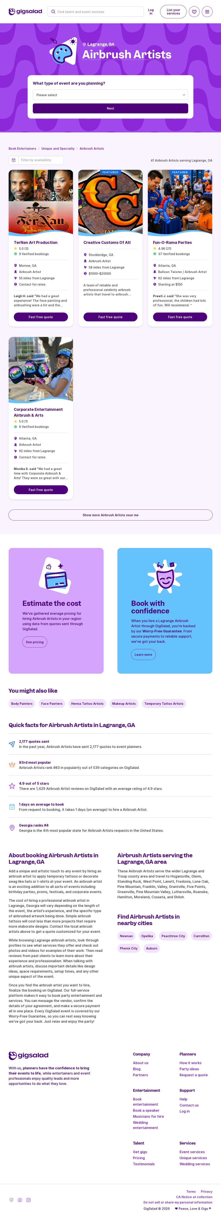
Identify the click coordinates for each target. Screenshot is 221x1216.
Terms (191, 1191)
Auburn (151, 948)
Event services (192, 1152)
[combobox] (98, 12)
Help (183, 1099)
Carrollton (201, 936)
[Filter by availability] (41, 160)
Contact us (189, 1105)
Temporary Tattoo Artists (163, 703)
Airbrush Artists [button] (127, 54)
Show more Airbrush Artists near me (111, 515)
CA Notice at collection (194, 1197)
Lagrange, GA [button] (101, 44)
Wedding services (195, 1164)
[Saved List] (194, 11)
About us (140, 1063)
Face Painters (52, 703)
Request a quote (194, 1075)
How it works (191, 1063)
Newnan (126, 936)
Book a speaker (146, 1110)
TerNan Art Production (35, 242)
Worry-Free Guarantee (162, 631)
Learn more (143, 654)
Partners (140, 1075)
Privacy (206, 1191)
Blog (136, 1069)
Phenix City (128, 948)
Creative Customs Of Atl (107, 242)
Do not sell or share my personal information (178, 1202)
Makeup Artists (124, 703)
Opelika (147, 936)
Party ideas (189, 1069)
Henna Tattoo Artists (87, 703)
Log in (151, 11)
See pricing (35, 642)
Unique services (193, 1158)
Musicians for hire (148, 1116)
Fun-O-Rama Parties (172, 242)
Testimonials (144, 1164)
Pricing (139, 1158)
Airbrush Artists (92, 148)
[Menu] (207, 11)
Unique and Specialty (57, 148)
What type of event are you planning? (69, 83)
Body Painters (22, 703)
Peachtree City (173, 936)
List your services (173, 11)
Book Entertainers (22, 148)
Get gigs (140, 1152)
